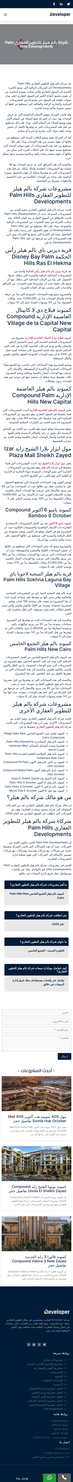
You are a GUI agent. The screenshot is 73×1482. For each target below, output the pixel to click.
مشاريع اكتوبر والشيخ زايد (48, 1368)
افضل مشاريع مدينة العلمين (47, 1392)
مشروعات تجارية (53, 1359)
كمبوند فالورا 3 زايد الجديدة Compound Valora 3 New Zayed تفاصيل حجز (39, 1261)
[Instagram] (29, 1344)
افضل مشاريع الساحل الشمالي (45, 1400)
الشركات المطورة (52, 1380)
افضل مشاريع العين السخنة (47, 1396)
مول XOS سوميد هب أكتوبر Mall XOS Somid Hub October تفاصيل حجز (37, 1118)
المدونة (59, 1376)
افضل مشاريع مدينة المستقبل (46, 1388)
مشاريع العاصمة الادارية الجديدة (45, 1364)
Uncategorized (53, 1408)
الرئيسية (58, 1384)
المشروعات (56, 1372)
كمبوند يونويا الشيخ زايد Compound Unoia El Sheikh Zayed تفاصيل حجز (37, 1188)
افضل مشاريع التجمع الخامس (46, 1404)
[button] (5, 14)
